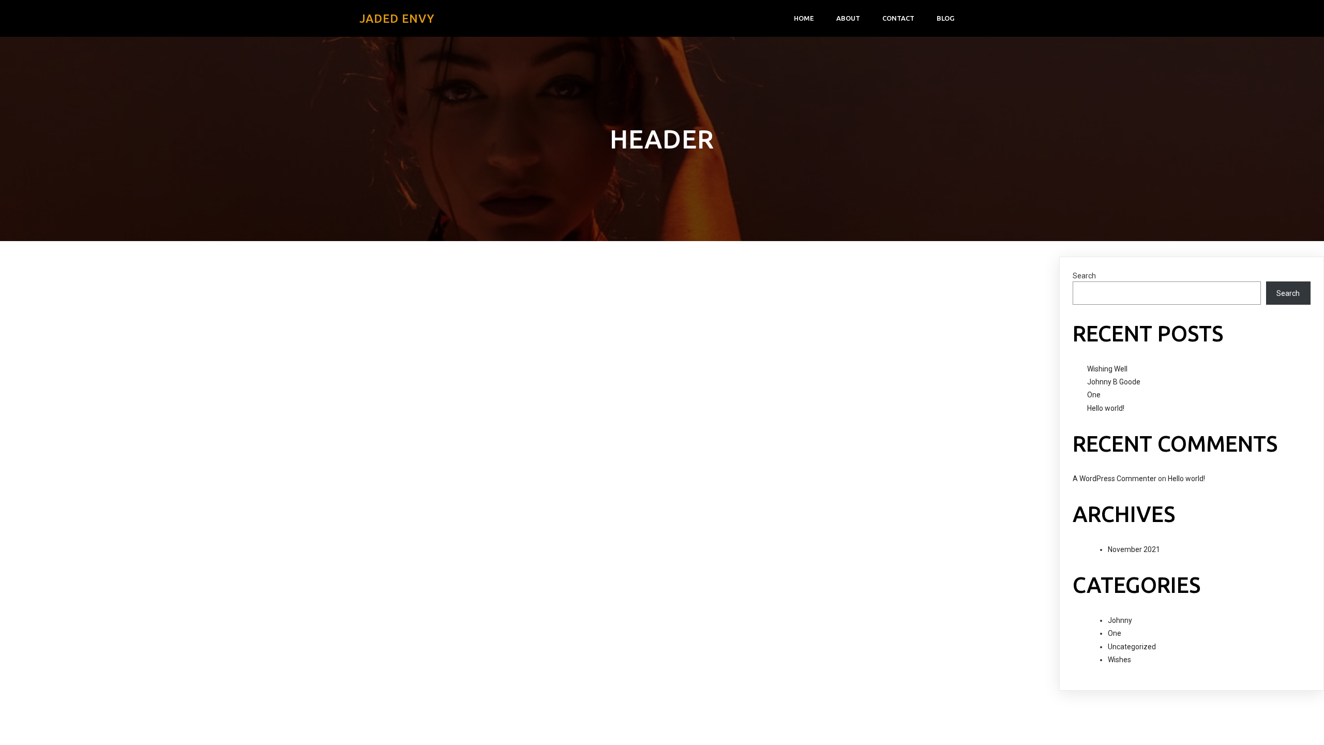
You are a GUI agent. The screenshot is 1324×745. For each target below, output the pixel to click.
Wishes (1119, 659)
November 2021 (1134, 549)
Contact (898, 18)
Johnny (1120, 620)
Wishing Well (1107, 369)
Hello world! (1105, 408)
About (848, 18)
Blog (945, 18)
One (1094, 395)
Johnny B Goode (1113, 382)
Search (1084, 276)
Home (804, 18)
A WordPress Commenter (1114, 478)
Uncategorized (1132, 647)
